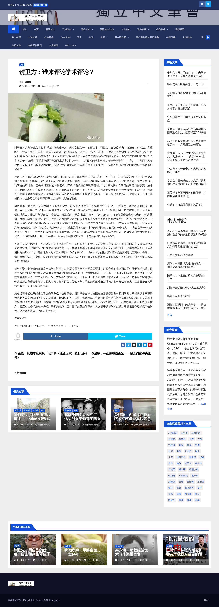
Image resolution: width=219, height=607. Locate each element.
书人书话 (16, 37)
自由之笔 (65, 37)
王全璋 (190, 481)
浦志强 (171, 481)
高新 (189, 500)
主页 (36, 29)
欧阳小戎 (193, 469)
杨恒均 (198, 463)
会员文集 (16, 45)
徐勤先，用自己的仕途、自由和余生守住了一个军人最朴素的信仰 (32, 554)
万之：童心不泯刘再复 (180, 255)
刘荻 (189, 445)
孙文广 (188, 451)
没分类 (35, 410)
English (70, 45)
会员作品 (161, 29)
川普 (170, 457)
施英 (179, 463)
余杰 (191, 439)
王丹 (181, 481)
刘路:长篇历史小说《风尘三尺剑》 (187, 287)
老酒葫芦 (189, 487)
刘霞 (197, 445)
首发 (91, 37)
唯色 (179, 451)
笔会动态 (86, 29)
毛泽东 (194, 475)
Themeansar (54, 600)
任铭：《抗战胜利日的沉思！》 (185, 204)
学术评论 (46, 86)
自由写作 (49, 37)
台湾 (170, 451)
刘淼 (181, 445)
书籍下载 (171, 37)
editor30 (41, 560)
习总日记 (172, 433)
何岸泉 (171, 439)
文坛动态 (125, 29)
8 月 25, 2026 (74, 560)
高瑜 (197, 500)
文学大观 (32, 37)
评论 (21, 65)
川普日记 (181, 457)
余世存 (182, 439)
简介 (24, 29)
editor (27, 81)
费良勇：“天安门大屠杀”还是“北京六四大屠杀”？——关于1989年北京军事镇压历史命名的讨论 (186, 156)
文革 (170, 463)
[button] (202, 37)
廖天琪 (192, 457)
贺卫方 (55, 86)
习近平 (184, 433)
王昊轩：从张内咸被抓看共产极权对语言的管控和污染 (184, 554)
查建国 (171, 469)
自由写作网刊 (35, 45)
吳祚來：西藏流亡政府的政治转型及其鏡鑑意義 (132, 418)
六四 (199, 439)
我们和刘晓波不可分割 (147, 37)
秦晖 (170, 487)
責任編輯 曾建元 (42, 424)
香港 (181, 500)
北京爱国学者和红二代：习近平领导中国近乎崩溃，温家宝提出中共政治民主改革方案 (82, 420)
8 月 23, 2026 (176, 560)
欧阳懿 (171, 475)
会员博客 (53, 45)
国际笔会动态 (107, 29)
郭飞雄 (188, 494)
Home (207, 600)
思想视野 (180, 29)
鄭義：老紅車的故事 (179, 296)
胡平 (199, 487)
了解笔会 (67, 29)
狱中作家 (142, 29)
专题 (103, 37)
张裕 (202, 457)
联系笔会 (50, 29)
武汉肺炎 (183, 475)
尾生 (197, 451)
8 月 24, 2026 (125, 560)
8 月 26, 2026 (23, 560)
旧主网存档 (121, 37)
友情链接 (187, 37)
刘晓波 (171, 445)
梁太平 (182, 469)
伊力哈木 (195, 433)
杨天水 (188, 463)
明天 (79, 37)
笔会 (179, 487)
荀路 (170, 494)
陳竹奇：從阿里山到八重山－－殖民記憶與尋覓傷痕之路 (32, 418)
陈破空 (171, 500)
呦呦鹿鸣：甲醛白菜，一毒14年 (185, 84)
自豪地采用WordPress (18, 600)
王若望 (200, 481)
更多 (169, 314)
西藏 (179, 494)
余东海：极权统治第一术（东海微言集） (133, 552)
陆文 (197, 494)
